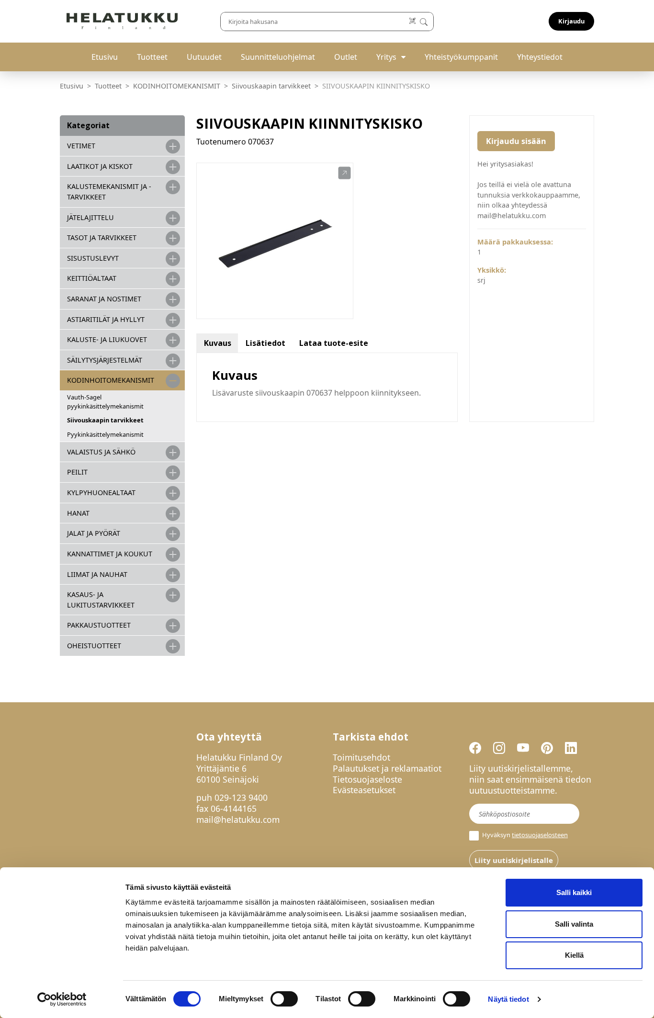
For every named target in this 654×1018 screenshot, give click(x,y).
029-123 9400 (241, 797)
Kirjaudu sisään (516, 141)
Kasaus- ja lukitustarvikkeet (101, 599)
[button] (344, 173)
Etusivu (104, 57)
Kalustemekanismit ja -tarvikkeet (109, 191)
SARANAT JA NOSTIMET (104, 298)
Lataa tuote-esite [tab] (333, 343)
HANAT (78, 513)
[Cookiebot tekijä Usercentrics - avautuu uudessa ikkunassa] (62, 999)
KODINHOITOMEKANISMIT (176, 85)
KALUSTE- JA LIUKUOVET (107, 339)
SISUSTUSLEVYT (93, 258)
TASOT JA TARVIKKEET (101, 237)
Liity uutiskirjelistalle (513, 860)
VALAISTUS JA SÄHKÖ (101, 451)
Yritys (386, 57)
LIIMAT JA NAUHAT (97, 574)
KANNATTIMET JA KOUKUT (109, 553)
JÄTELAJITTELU (90, 217)
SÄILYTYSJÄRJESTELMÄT (104, 360)
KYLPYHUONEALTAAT (101, 492)
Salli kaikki (574, 892)
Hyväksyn (524, 835)
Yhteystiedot (540, 57)
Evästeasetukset (364, 790)
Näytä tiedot (508, 999)
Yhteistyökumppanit (461, 57)
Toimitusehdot (361, 757)
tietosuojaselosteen (540, 834)
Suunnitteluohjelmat (278, 57)
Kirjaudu (571, 21)
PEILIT (77, 471)
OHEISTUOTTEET (94, 645)
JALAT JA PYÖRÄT (93, 533)
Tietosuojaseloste (367, 779)
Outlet (345, 57)
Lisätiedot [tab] (265, 343)
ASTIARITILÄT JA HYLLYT (106, 319)
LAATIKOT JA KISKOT (100, 166)
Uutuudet (204, 57)
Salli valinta (574, 924)
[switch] (284, 999)
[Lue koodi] (413, 21)
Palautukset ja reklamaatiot (387, 768)
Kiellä (574, 955)
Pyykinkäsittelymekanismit (105, 434)
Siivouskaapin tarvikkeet (271, 85)
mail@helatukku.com (238, 819)
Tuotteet (152, 57)
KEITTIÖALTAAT (91, 278)
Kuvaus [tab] (217, 343)
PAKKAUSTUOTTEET (99, 625)
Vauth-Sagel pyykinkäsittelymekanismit (105, 401)
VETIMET (81, 145)
